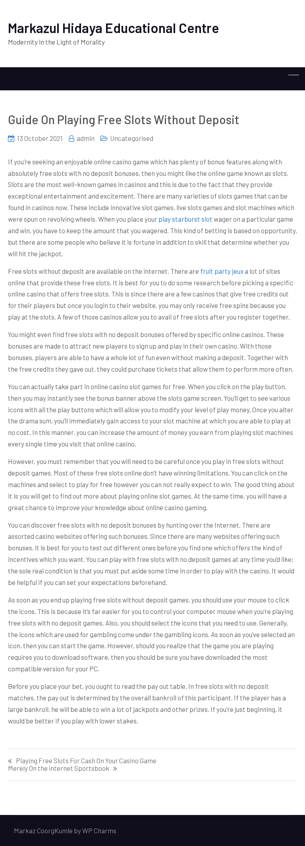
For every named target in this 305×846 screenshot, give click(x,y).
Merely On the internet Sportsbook (58, 768)
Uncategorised (131, 138)
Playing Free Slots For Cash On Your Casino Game (86, 760)
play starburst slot (185, 219)
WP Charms (99, 830)
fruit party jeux (221, 271)
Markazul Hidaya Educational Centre (113, 27)
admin (86, 138)
